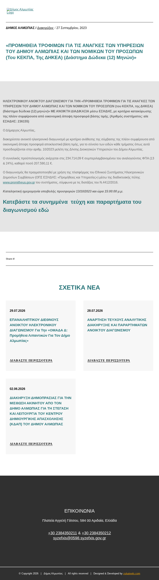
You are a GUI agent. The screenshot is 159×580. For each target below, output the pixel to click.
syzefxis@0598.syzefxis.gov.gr (79, 538)
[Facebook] (30, 258)
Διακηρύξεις (45, 28)
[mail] (144, 11)
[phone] (150, 11)
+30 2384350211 (62, 533)
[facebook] (79, 552)
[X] (41, 258)
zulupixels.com (131, 573)
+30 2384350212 (96, 533)
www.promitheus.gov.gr (19, 182)
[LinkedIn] (53, 258)
